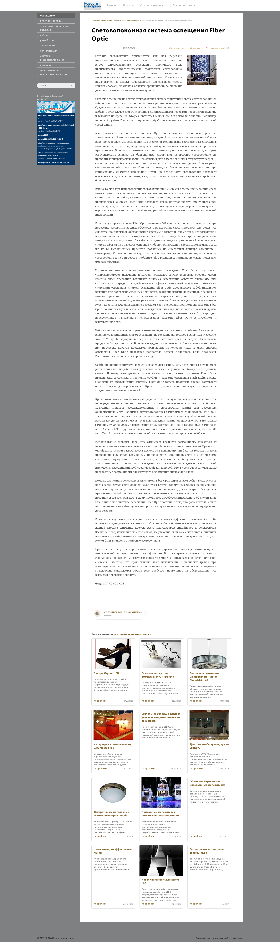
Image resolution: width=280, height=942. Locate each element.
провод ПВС (43, 135)
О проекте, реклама (151, 5)
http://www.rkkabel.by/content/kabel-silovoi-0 (56, 116)
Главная (111, 5)
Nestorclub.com (236, 938)
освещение (106, 20)
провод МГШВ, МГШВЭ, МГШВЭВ (53, 162)
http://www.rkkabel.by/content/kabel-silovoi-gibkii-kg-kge (56, 126)
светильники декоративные (127, 20)
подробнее (100, 700)
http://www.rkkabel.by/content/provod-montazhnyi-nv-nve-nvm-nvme (54, 144)
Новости (128, 5)
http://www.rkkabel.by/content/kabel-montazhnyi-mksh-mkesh (53, 154)
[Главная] (92, 5)
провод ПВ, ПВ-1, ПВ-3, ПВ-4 (50, 139)
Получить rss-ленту (183, 5)
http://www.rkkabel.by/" (50, 96)
